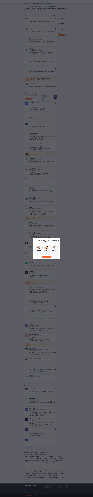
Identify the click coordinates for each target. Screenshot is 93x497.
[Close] (59, 239)
